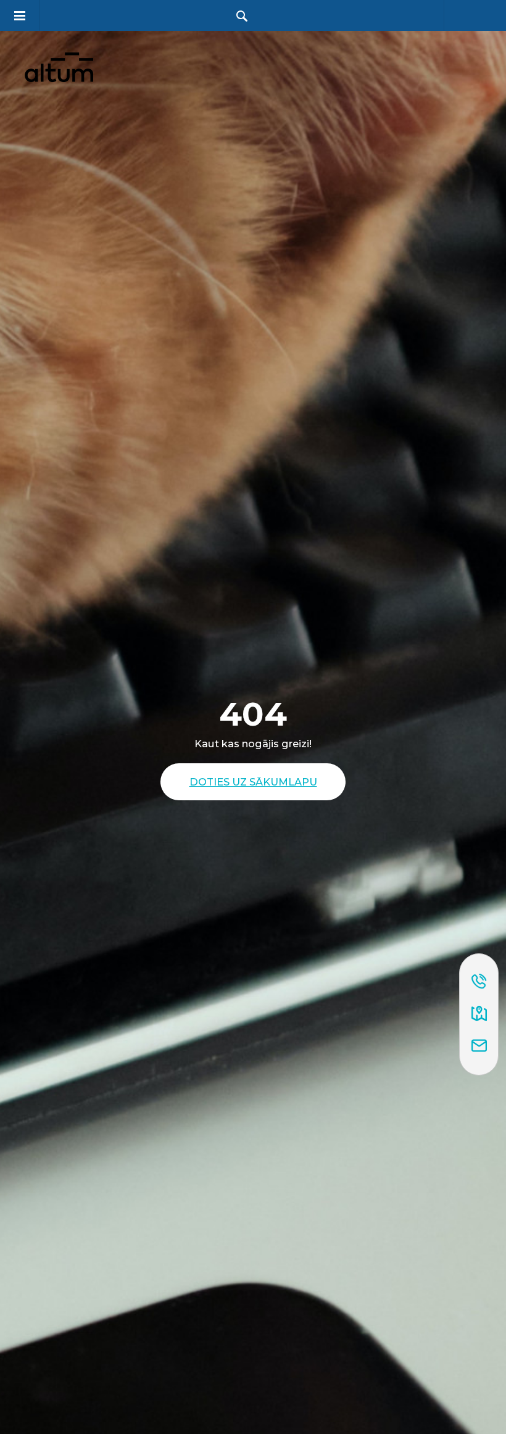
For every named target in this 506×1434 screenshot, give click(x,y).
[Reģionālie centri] (479, 1014)
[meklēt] (242, 16)
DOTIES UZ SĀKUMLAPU (253, 782)
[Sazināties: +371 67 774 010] (479, 982)
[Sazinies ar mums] (479, 1046)
